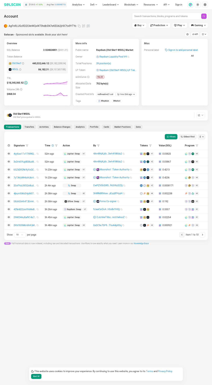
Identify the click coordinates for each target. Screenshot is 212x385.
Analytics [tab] (80, 127)
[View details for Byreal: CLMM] (192, 161)
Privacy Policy (165, 371)
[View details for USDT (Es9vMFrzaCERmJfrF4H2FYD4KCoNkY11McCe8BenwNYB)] (148, 161)
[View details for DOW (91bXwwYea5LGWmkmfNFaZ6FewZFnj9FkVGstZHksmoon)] (141, 193)
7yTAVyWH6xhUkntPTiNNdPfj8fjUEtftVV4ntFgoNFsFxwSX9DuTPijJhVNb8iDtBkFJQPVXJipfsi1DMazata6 (25, 177)
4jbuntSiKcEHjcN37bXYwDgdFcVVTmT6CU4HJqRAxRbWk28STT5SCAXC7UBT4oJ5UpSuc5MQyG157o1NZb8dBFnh (25, 193)
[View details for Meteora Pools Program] (186, 193)
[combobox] (20, 234)
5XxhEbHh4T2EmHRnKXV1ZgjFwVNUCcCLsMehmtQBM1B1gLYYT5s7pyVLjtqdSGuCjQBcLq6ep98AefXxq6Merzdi (25, 201)
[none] (189, 5)
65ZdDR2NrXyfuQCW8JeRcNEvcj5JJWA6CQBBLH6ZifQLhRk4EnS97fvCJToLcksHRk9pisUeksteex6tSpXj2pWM (25, 169)
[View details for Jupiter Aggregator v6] (186, 153)
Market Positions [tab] (122, 127)
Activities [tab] (44, 127)
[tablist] (73, 127)
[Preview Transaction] (9, 154)
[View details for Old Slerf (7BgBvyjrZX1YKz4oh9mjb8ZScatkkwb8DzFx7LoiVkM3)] (10, 63)
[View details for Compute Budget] (192, 217)
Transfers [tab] (29, 127)
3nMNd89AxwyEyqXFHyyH (107, 193)
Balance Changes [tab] (62, 127)
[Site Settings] (205, 5)
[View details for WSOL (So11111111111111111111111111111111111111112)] (10, 69)
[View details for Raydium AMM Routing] (186, 209)
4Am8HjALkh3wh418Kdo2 (107, 153)
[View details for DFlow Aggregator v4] (192, 201)
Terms (149, 371)
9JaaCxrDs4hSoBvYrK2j (106, 209)
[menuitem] (79, 5)
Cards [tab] (106, 127)
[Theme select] (198, 5)
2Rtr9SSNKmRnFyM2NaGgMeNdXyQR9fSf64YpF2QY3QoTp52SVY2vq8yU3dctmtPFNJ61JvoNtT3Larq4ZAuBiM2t (25, 225)
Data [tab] (138, 127)
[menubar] (131, 4)
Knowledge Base (141, 243)
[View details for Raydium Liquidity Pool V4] (189, 153)
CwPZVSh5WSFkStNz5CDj (108, 185)
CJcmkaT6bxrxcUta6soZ (111, 217)
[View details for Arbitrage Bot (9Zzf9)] (192, 193)
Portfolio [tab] (94, 127)
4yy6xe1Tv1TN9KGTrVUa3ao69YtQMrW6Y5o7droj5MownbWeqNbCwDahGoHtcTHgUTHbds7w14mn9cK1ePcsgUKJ (25, 153)
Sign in (178, 4)
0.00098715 (60, 4)
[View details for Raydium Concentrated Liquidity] (186, 185)
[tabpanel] (106, 185)
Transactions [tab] (12, 127)
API (196, 34)
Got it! (36, 376)
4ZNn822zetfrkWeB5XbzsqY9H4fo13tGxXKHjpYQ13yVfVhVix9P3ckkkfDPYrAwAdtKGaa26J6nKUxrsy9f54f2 (25, 209)
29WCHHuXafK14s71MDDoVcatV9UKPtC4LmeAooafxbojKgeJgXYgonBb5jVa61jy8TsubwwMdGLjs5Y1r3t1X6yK (25, 217)
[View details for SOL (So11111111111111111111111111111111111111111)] (141, 153)
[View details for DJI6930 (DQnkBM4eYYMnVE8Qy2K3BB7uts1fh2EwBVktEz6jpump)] (141, 225)
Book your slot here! (56, 34)
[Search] (204, 16)
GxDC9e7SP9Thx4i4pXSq (107, 225)
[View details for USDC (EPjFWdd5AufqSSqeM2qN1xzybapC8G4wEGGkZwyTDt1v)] (144, 161)
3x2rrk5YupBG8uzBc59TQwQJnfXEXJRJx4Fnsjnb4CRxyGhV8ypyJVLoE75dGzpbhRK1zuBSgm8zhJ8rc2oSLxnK (25, 161)
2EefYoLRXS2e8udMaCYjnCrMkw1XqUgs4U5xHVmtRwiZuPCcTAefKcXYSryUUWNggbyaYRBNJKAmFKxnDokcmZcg (25, 185)
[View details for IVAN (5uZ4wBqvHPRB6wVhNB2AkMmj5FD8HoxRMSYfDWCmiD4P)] (144, 185)
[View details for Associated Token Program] (192, 209)
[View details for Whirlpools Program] (189, 177)
